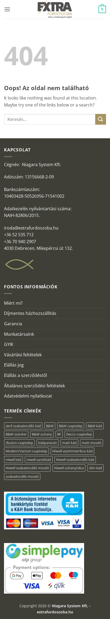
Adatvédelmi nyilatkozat (28, 396)
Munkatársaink (19, 334)
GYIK (8, 344)
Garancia (13, 324)
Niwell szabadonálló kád (75, 459)
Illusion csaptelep (19, 442)
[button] (7, 9)
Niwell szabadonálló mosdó (27, 467)
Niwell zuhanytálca (69, 467)
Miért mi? (13, 303)
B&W (50, 425)
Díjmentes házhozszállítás (30, 313)
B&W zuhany (42, 434)
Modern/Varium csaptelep (26, 451)
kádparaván (47, 442)
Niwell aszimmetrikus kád (72, 451)
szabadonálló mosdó (22, 476)
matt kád (69, 442)
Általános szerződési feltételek (34, 386)
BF (59, 434)
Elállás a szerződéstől (25, 375)
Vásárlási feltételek (23, 355)
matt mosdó (91, 442)
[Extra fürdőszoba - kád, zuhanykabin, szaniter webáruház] (55, 9)
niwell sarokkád (38, 459)
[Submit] (100, 119)
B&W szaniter (16, 434)
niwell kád (13, 459)
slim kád (95, 467)
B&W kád (95, 425)
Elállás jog (14, 365)
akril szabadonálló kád (23, 425)
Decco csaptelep (79, 434)
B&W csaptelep (70, 425)
